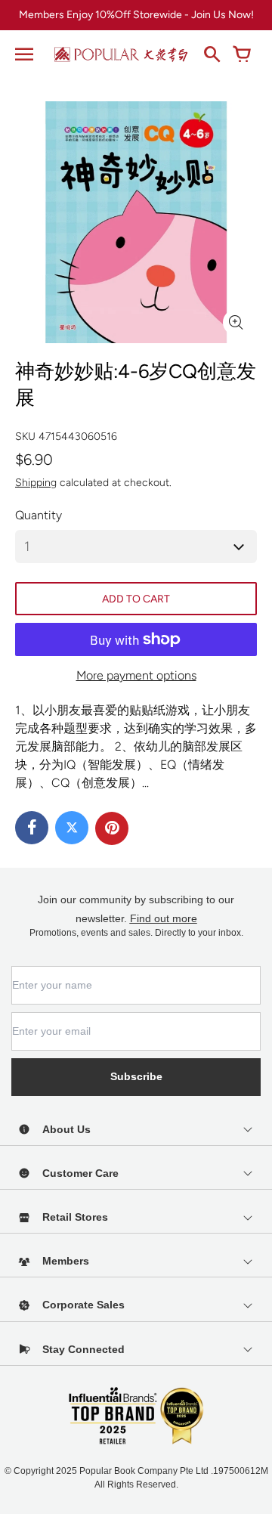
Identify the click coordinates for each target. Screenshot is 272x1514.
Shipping (36, 482)
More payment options (136, 675)
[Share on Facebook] (31, 827)
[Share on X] (71, 827)
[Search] (211, 54)
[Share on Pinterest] (111, 828)
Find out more (163, 918)
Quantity (38, 515)
